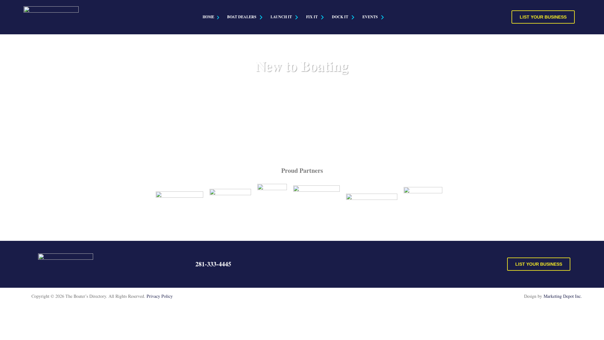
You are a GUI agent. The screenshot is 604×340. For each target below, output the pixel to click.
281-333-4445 (213, 264)
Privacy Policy (160, 296)
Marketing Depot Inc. (563, 296)
